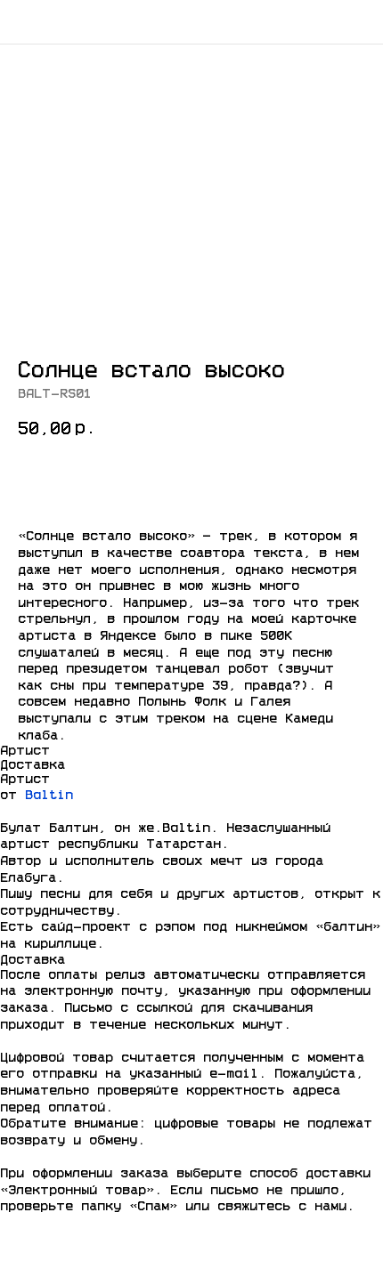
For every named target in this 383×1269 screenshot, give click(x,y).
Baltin (49, 795)
